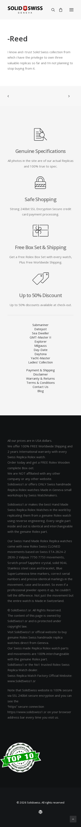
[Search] (51, 10)
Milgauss (40, 345)
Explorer (40, 341)
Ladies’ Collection (40, 362)
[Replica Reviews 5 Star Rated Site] (21, 758)
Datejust (40, 329)
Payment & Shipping (40, 370)
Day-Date (41, 350)
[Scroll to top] (73, 819)
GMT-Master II (40, 337)
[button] (71, 10)
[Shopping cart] (59, 10)
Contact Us (40, 387)
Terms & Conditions (40, 382)
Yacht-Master (40, 358)
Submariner (40, 325)
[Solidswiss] (25, 10)
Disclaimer (40, 374)
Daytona (40, 354)
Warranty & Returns (40, 378)
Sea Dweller (40, 333)
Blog (40, 391)
